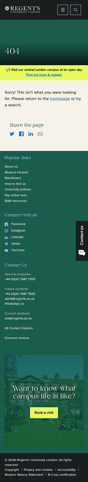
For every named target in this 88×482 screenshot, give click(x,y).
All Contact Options (19, 328)
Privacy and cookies (38, 469)
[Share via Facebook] (21, 134)
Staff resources (16, 201)
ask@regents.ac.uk (18, 318)
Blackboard (13, 178)
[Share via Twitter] (12, 134)
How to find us (15, 184)
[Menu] (62, 10)
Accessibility (67, 469)
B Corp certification (62, 474)
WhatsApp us (14, 303)
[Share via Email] (40, 134)
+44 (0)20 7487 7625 (20, 294)
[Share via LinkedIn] (30, 134)
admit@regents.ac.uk (19, 298)
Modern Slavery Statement (24, 474)
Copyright (12, 469)
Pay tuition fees (16, 195)
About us (11, 166)
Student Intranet (16, 172)
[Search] (75, 10)
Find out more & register (44, 75)
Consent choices (17, 338)
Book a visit (44, 413)
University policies (18, 189)
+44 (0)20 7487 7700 (20, 279)
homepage (60, 99)
